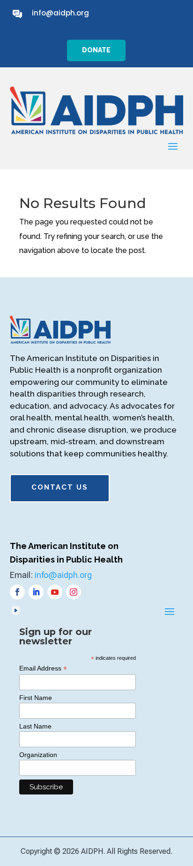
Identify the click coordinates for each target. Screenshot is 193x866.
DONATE (96, 50)
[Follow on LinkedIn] (36, 592)
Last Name (35, 726)
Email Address (43, 668)
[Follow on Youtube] (54, 592)
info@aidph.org (60, 13)
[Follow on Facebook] (17, 592)
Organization (38, 754)
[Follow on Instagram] (73, 592)
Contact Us (59, 487)
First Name (35, 697)
